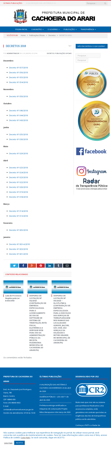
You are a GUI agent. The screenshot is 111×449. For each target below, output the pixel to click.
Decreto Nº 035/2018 (18, 134)
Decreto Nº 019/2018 (18, 192)
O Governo (53, 29)
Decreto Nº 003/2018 (18, 249)
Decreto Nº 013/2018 (18, 216)
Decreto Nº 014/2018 (18, 211)
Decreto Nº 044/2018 (18, 115)
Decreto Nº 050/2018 (18, 96)
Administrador (13, 53)
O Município (36, 29)
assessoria (80, 409)
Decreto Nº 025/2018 (18, 167)
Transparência (87, 29)
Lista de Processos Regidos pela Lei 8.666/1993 (13, 298)
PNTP (87, 425)
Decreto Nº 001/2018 (18, 254)
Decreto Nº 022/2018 (18, 182)
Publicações (69, 29)
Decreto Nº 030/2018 (18, 139)
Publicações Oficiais (63, 53)
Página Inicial (21, 29)
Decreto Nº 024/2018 (18, 172)
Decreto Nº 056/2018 (18, 72)
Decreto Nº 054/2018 (18, 82)
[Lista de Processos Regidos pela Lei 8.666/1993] (13, 287)
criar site (92, 402)
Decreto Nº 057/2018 (18, 67)
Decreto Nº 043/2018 (18, 120)
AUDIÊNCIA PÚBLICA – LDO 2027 (38, 3)
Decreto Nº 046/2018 (18, 110)
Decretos (50, 53)
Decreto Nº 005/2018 (18, 230)
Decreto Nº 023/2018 (18, 177)
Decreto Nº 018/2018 (18, 197)
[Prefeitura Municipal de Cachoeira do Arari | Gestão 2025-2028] (55, 15)
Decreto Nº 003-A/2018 (19, 244)
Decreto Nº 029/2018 (18, 153)
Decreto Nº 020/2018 (18, 187)
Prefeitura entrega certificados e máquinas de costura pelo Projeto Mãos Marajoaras (53, 408)
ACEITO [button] (19, 442)
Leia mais (25, 437)
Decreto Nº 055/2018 (18, 77)
